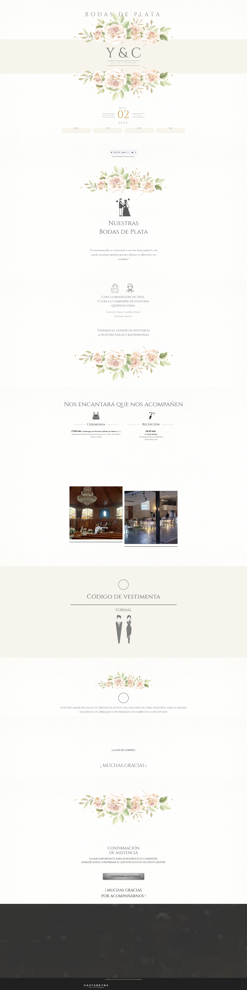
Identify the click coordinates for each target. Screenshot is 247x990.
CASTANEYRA (96, 985)
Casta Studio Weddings (96, 987)
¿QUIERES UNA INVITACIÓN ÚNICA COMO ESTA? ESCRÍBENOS (123, 979)
